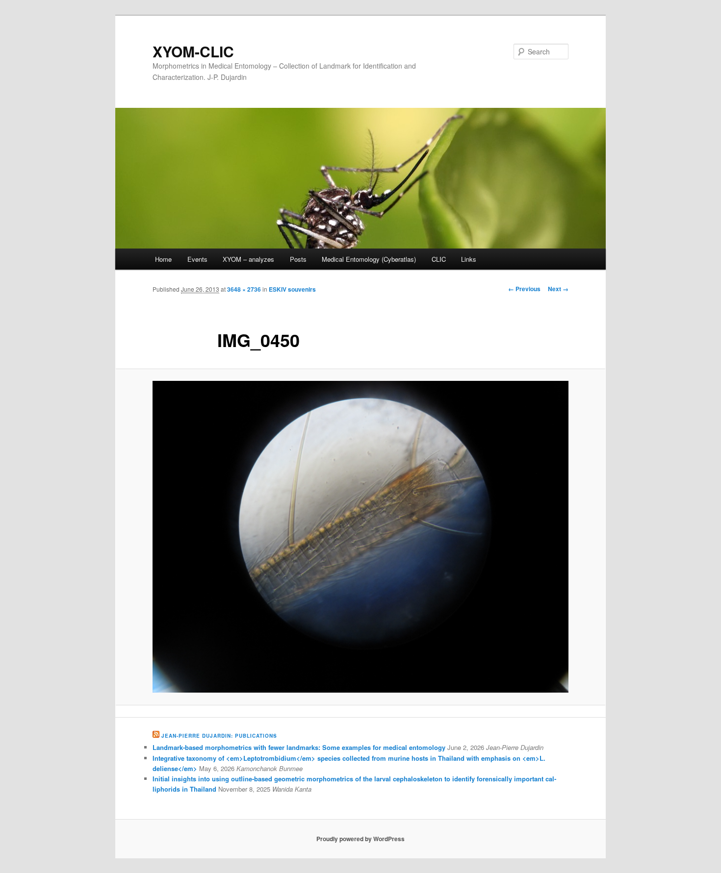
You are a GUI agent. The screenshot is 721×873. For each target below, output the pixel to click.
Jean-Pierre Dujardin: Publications (219, 735)
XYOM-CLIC (193, 51)
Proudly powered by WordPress (360, 838)
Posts (298, 259)
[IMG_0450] (360, 537)
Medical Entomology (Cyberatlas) (369, 259)
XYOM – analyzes (248, 259)
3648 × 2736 (244, 289)
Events (197, 259)
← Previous (524, 288)
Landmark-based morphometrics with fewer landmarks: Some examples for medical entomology (299, 747)
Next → (558, 288)
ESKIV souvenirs (292, 289)
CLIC (439, 259)
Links (468, 259)
